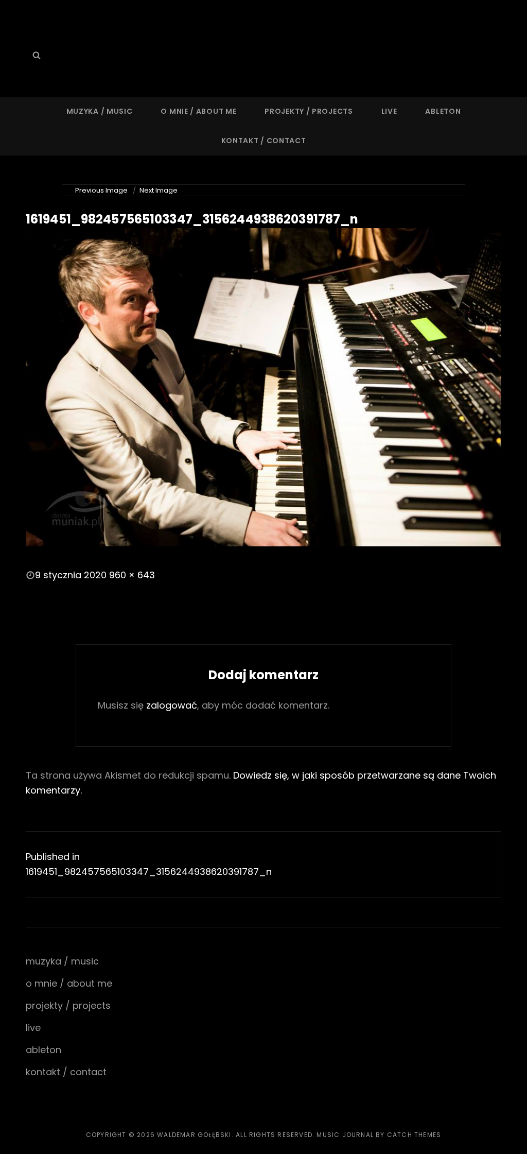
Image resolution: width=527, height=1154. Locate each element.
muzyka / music (99, 111)
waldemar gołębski (194, 1134)
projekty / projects (309, 111)
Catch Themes (414, 1134)
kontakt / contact (263, 140)
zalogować (171, 705)
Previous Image (101, 190)
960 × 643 (132, 575)
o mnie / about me (198, 111)
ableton (443, 111)
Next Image (158, 190)
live (389, 111)
